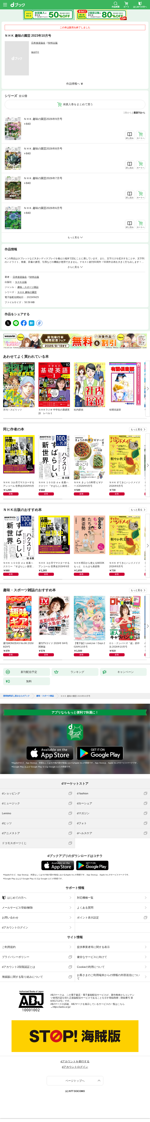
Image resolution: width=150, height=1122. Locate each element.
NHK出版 (53, 43)
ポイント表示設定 (88, 917)
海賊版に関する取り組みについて (22, 976)
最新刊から (139, 112)
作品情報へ (73, 83)
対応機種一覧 (85, 897)
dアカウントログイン (15, 927)
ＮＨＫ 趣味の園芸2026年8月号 (43, 148)
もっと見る (136, 429)
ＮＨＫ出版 (21, 282)
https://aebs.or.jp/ (62, 1007)
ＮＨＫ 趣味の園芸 (27, 292)
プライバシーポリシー (15, 956)
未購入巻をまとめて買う (78, 104)
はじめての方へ (16, 897)
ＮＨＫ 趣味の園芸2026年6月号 (43, 208)
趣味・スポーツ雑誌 (27, 287)
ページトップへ (75, 1080)
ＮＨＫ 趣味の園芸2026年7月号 (43, 178)
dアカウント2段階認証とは (18, 966)
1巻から (127, 112)
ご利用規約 (9, 947)
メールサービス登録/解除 (17, 907)
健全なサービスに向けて (92, 956)
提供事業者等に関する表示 (93, 947)
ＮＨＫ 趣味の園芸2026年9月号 (43, 118)
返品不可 (35, 52)
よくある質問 (85, 907)
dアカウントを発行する (75, 1061)
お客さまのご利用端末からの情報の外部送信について (108, 976)
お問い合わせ (10, 917)
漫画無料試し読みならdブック (16, 696)
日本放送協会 (38, 43)
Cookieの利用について (91, 966)
